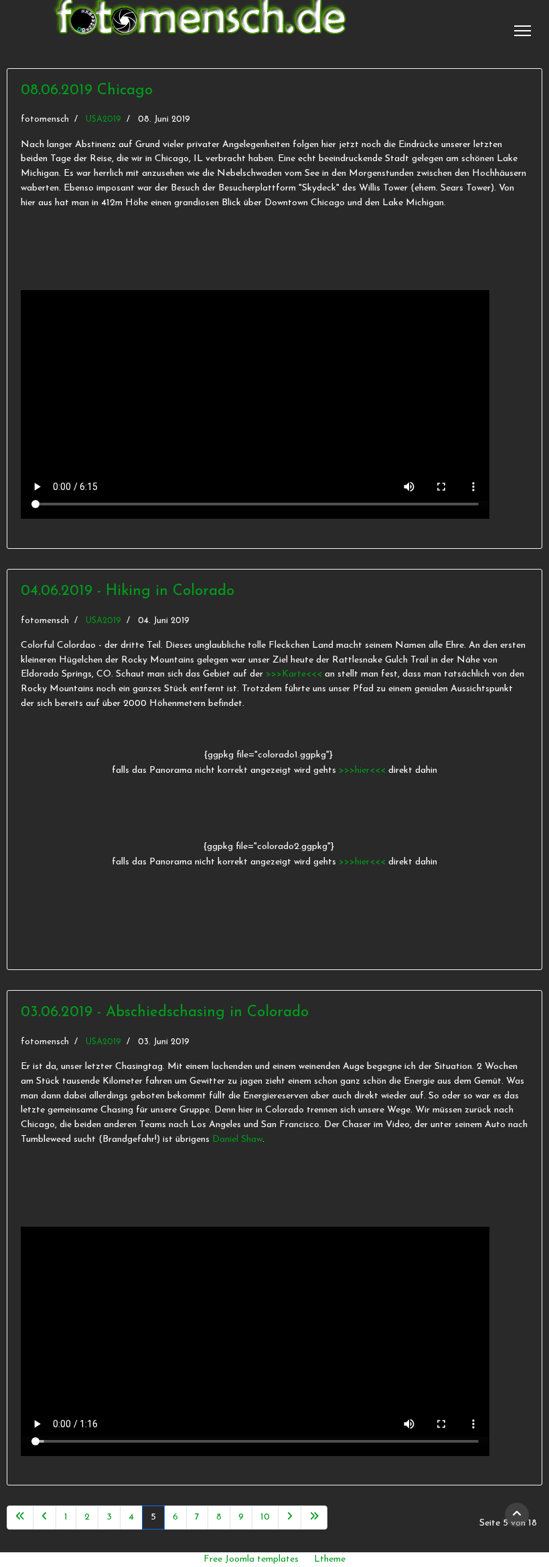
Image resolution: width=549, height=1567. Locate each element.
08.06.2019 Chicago (87, 90)
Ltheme (329, 1559)
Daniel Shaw (237, 1139)
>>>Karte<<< (294, 674)
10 (265, 1517)
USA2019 (103, 119)
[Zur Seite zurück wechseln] (44, 1517)
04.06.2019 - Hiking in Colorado (127, 591)
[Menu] (522, 30)
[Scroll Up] (517, 1515)
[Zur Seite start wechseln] (20, 1517)
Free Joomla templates (251, 1559)
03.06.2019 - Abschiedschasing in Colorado (165, 1012)
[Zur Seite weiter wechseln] (289, 1517)
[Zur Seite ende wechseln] (314, 1517)
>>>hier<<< (363, 770)
